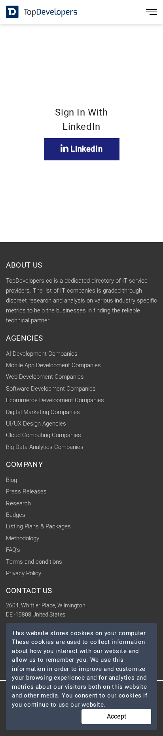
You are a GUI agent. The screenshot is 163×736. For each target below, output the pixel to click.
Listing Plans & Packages (38, 526)
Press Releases (26, 491)
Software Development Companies (51, 388)
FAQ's (13, 549)
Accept (116, 716)
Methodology (22, 538)
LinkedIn (85, 149)
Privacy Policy (23, 573)
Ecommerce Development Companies (55, 400)
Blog (11, 480)
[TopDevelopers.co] (35, 12)
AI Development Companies (42, 353)
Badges (15, 515)
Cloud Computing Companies (43, 435)
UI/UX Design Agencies (36, 423)
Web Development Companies (45, 376)
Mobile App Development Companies (53, 365)
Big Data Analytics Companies (44, 447)
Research (18, 503)
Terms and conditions (34, 561)
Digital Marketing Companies (43, 412)
